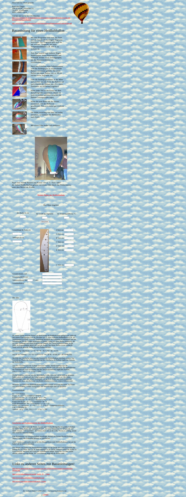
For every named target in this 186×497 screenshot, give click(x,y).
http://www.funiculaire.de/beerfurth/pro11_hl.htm (29, 481)
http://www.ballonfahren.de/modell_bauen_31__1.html (31, 474)
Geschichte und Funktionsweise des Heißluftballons (32, 423)
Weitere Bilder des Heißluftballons (51, 195)
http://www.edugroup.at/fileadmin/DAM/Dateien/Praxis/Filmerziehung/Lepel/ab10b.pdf (42, 23)
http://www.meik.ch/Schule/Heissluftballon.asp (28, 478)
